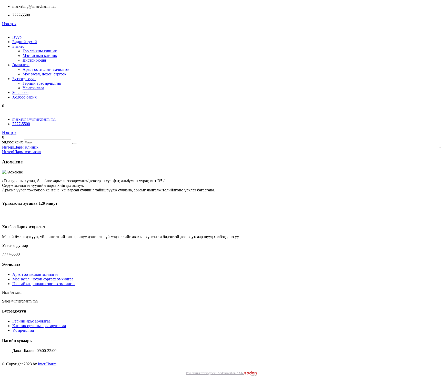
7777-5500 (21, 124)
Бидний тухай (24, 42)
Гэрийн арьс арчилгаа (42, 83)
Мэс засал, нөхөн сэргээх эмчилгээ (42, 279)
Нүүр (17, 37)
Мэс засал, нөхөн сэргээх (44, 74)
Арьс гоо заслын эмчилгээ (46, 69)
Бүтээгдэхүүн (24, 78)
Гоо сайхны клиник (40, 51)
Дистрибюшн (34, 60)
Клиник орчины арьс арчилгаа (39, 326)
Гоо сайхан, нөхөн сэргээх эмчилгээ (43, 283)
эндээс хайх (12, 142)
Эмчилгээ (20, 65)
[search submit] (74, 143)
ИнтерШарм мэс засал (21, 152)
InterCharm (47, 364)
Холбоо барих (24, 97)
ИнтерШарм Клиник (20, 147)
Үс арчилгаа (33, 88)
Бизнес (18, 46)
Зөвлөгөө (20, 92)
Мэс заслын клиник (40, 55)
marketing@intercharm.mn (34, 119)
